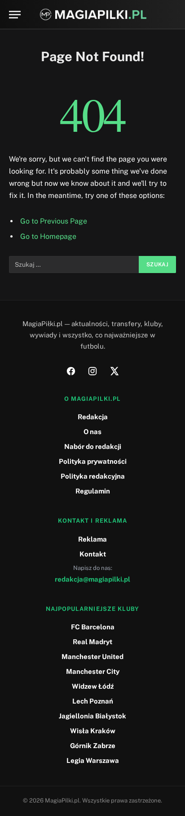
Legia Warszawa (92, 760)
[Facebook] (71, 371)
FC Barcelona (93, 627)
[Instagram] (92, 371)
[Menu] (15, 14)
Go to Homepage (48, 236)
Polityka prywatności (93, 461)
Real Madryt (92, 642)
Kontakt (92, 554)
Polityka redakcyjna (93, 476)
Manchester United (92, 656)
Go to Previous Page (53, 221)
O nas (92, 431)
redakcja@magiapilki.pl (92, 579)
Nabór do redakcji (92, 446)
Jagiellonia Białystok (92, 716)
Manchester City (92, 671)
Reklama (92, 539)
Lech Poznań (92, 701)
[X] (114, 371)
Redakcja (93, 417)
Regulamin (92, 491)
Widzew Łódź (93, 686)
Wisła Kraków (92, 731)
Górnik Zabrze (92, 745)
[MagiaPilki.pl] (93, 14)
